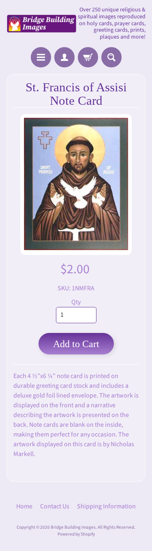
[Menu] (41, 57)
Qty (76, 302)
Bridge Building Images (73, 527)
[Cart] (88, 57)
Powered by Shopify (76, 534)
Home (24, 506)
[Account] (64, 57)
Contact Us (54, 506)
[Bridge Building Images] (41, 23)
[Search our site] (111, 57)
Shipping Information (106, 506)
